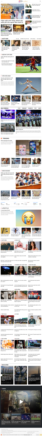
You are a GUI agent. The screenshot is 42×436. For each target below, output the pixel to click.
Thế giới (22, 420)
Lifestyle (5, 208)
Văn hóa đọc (6, 76)
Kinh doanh (6, 171)
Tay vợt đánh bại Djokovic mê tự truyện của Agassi (15, 103)
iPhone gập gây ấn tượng (6, 140)
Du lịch (17, 338)
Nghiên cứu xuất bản (21, 264)
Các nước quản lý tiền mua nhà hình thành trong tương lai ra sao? (5, 198)
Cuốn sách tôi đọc (6, 264)
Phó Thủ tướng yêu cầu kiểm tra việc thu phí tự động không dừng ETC (20, 326)
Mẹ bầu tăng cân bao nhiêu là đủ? (7, 354)
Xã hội (17, 314)
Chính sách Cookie (27, 434)
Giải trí (31, 314)
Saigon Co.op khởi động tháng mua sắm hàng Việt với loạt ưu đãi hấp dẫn (34, 360)
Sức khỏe (4, 338)
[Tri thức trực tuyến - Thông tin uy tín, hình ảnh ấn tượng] (23, 1)
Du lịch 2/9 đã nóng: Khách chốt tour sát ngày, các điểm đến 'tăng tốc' (20, 360)
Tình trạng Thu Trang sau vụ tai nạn (34, 329)
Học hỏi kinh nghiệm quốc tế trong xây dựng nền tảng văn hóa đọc (5, 103)
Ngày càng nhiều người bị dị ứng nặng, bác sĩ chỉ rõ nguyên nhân (36, 22)
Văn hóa (31, 289)
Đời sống (17, 289)
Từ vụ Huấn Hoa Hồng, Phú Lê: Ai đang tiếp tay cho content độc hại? (26, 166)
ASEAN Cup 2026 (7, 54)
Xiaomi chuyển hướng (5, 309)
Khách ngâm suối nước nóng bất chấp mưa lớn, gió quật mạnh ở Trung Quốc (20, 355)
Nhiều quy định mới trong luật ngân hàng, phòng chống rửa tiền (7, 174)
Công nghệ (4, 289)
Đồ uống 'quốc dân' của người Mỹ (20, 260)
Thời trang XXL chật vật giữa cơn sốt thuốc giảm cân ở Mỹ (26, 235)
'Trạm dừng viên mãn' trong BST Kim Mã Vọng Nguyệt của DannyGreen (34, 355)
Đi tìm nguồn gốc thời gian (5, 275)
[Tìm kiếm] (40, 1)
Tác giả (31, 240)
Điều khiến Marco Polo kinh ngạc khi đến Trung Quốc (25, 48)
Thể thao (4, 314)
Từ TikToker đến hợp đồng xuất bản (21, 275)
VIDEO (4, 388)
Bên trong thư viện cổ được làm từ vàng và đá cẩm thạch (36, 103)
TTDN (30, 338)
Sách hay (17, 240)
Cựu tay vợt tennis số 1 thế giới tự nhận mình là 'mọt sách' (7, 79)
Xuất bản (5, 38)
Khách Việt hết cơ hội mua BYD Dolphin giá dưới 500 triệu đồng (15, 166)
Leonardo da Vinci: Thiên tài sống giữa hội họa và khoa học (36, 48)
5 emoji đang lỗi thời (5, 210)
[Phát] (21, 401)
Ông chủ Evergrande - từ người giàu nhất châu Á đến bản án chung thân (36, 16)
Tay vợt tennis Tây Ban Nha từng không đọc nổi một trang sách (26, 103)
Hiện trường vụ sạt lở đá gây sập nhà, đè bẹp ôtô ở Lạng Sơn (6, 422)
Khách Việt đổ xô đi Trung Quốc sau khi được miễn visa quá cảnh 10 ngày (20, 350)
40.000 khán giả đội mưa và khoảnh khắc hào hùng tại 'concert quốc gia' (34, 301)
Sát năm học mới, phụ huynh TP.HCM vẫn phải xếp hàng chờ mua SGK (6, 34)
